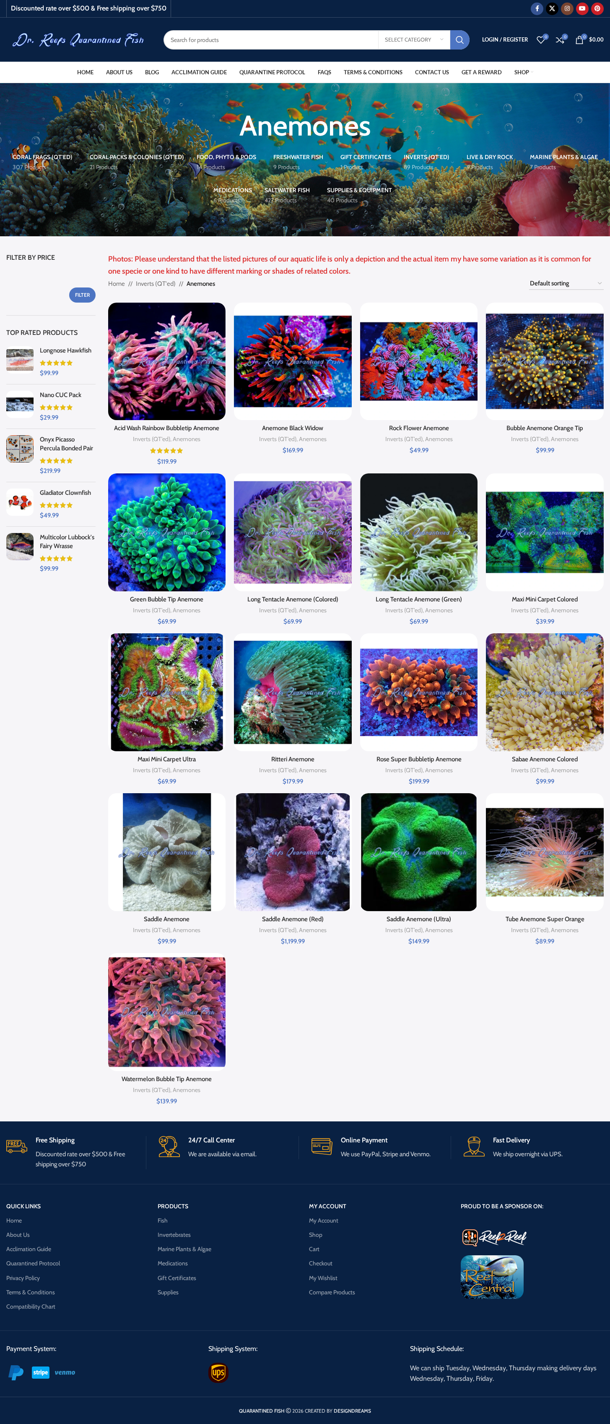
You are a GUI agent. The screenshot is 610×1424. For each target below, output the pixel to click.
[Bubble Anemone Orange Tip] (545, 362)
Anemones (186, 439)
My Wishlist (323, 1278)
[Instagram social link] (567, 9)
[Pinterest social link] (597, 9)
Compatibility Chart (30, 1306)
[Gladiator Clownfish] (20, 504)
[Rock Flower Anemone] (419, 362)
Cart (314, 1249)
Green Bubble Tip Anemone (166, 599)
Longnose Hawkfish (65, 350)
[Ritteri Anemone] (293, 692)
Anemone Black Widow (292, 428)
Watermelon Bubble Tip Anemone (167, 1079)
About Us (18, 1234)
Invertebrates (174, 1234)
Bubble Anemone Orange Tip (544, 428)
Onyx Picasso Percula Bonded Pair (66, 444)
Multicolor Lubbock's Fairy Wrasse (67, 541)
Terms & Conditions (30, 1292)
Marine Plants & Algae (184, 1249)
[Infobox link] (76, 1152)
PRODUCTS (173, 1206)
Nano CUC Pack (60, 395)
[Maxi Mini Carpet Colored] (545, 532)
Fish (163, 1220)
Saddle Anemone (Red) (293, 919)
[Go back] (228, 125)
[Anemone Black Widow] (293, 362)
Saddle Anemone (166, 919)
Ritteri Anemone (292, 759)
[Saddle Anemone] (167, 852)
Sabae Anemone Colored (545, 759)
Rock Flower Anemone (419, 428)
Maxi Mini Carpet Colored (545, 599)
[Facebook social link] (537, 9)
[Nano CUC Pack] (20, 406)
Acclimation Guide (28, 1249)
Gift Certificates (177, 1278)
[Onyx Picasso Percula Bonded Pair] (20, 455)
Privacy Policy (23, 1278)
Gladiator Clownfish (65, 492)
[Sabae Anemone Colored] (545, 692)
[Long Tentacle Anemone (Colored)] (293, 532)
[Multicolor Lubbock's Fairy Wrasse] (20, 553)
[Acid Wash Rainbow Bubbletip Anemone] (167, 362)
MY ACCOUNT (327, 1206)
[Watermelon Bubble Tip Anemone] (167, 1012)
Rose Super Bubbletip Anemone (419, 759)
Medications (173, 1263)
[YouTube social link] (582, 9)
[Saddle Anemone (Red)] (293, 852)
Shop (315, 1234)
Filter (82, 295)
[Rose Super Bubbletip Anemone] (419, 692)
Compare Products (332, 1292)
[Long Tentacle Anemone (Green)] (419, 532)
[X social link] (552, 9)
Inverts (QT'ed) (156, 283)
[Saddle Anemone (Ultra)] (419, 852)
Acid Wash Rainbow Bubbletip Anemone (166, 428)
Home (116, 283)
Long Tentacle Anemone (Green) (419, 599)
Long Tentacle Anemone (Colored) (292, 599)
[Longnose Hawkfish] (20, 362)
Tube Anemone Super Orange (545, 919)
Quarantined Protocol (33, 1263)
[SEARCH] (460, 40)
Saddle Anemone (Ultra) (419, 919)
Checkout (320, 1263)
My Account (323, 1220)
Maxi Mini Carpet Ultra (167, 759)
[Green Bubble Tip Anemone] (167, 532)
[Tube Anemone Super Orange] (545, 852)
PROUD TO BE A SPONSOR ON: (502, 1206)
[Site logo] (78, 39)
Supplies (168, 1292)
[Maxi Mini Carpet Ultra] (167, 692)
